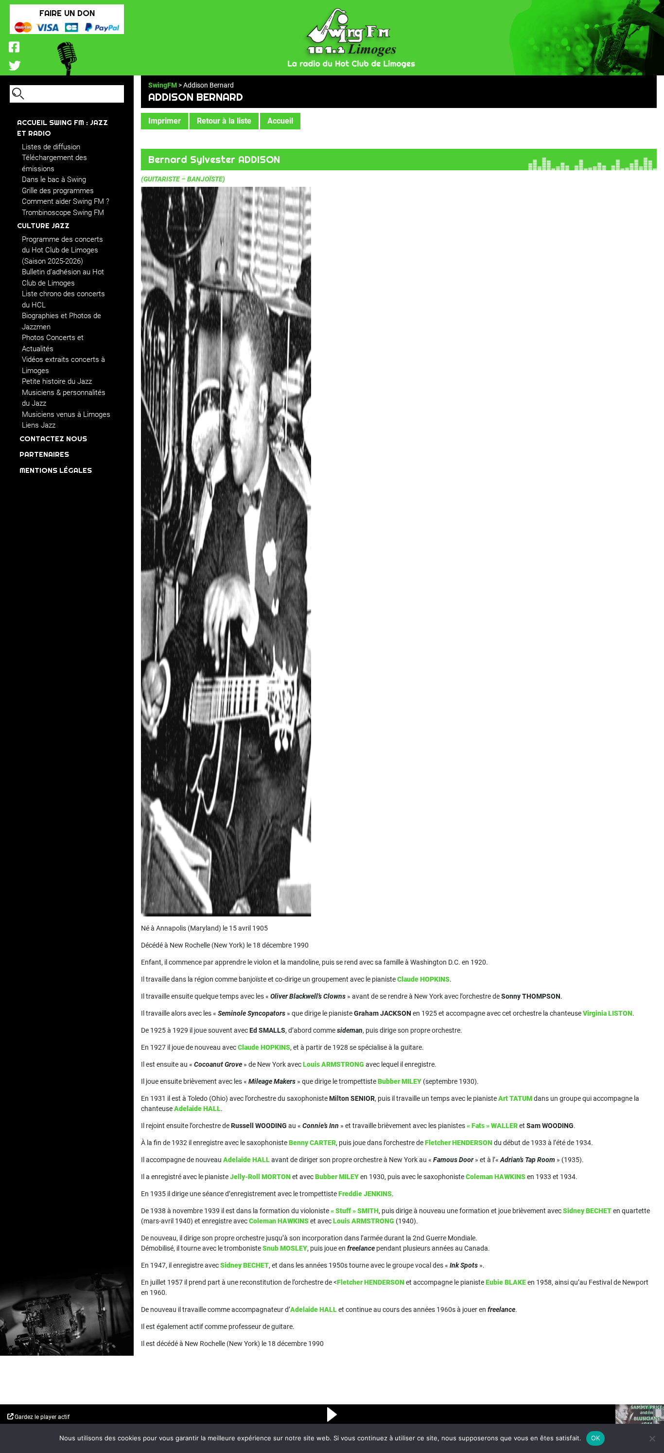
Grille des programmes (58, 190)
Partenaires (44, 454)
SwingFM (162, 85)
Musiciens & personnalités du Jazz (63, 398)
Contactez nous (53, 438)
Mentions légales (55, 470)
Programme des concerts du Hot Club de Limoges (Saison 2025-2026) (62, 250)
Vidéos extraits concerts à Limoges (63, 365)
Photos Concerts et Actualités (53, 343)
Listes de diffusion (51, 147)
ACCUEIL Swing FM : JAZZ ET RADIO (62, 128)
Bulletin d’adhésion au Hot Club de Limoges (63, 277)
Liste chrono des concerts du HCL (63, 299)
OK (595, 1438)
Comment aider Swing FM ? (65, 201)
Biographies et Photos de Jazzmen (61, 321)
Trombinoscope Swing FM (63, 212)
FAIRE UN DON (67, 13)
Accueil (280, 121)
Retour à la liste (224, 121)
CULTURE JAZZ (43, 225)
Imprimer (164, 121)
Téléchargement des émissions (54, 163)
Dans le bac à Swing (54, 179)
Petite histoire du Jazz (57, 381)
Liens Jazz (38, 425)
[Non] (652, 1438)
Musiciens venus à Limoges (66, 414)
